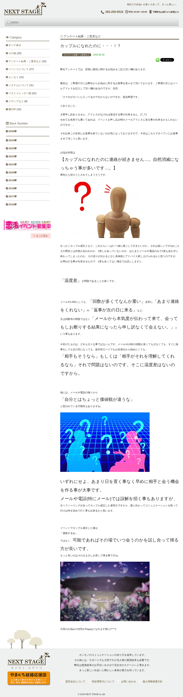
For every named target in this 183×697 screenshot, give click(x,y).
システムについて (19, 85)
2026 (11, 131)
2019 (11, 180)
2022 (11, 156)
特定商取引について (103, 681)
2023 (11, 148)
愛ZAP (12, 109)
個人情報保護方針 (153, 681)
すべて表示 (15, 45)
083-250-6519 (114, 11)
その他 (12, 53)
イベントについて (19, 69)
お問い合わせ (128, 681)
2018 (11, 188)
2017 (11, 196)
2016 (11, 204)
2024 (11, 140)
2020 (11, 172)
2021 (11, 164)
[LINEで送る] (157, 59)
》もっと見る (41, 235)
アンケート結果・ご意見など (25, 61)
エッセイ (14, 77)
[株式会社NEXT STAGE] (25, 14)
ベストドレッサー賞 (20, 93)
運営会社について (75, 681)
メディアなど (16, 101)
